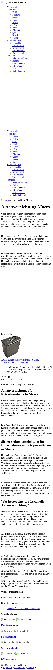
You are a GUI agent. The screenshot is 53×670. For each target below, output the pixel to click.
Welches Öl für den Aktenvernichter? (23, 608)
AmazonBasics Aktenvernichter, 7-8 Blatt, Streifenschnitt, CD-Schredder (20, 361)
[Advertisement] (26, 101)
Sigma (15, 38)
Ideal (14, 27)
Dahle (15, 12)
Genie (15, 20)
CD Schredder (18, 63)
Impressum (7, 667)
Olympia (16, 30)
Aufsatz (15, 61)
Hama (15, 22)
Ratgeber (11, 55)
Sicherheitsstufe (19, 71)
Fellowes (16, 15)
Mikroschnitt (18, 48)
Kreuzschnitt (18, 45)
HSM (14, 25)
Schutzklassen (18, 68)
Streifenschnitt (18, 50)
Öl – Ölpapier (18, 66)
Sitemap (30, 667)
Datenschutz (19, 667)
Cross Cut (16, 43)
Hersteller (11, 10)
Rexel (15, 35)
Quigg (15, 32)
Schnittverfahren (14, 40)
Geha (14, 17)
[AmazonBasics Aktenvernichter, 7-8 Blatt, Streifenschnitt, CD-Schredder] (11, 357)
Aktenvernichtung (20, 58)
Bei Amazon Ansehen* (11, 379)
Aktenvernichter (14, 7)
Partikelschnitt (18, 53)
